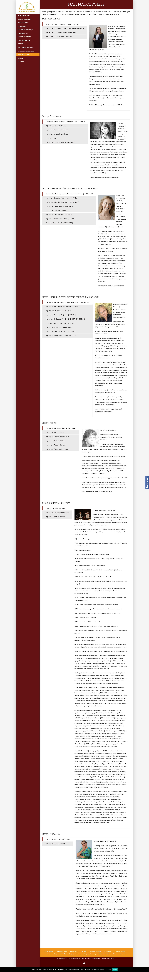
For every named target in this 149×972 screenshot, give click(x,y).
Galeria (115, 954)
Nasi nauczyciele (104, 954)
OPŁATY (63, 954)
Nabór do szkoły (52, 954)
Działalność (107, 951)
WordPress (112, 958)
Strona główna (48, 951)
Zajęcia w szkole (120, 951)
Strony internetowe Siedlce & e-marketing (88, 958)
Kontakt (122, 954)
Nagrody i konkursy (90, 954)
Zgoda (115, 969)
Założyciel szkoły (61, 951)
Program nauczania (75, 954)
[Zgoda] (147, 969)
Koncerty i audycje (95, 951)
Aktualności (73, 951)
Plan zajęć (84, 951)
